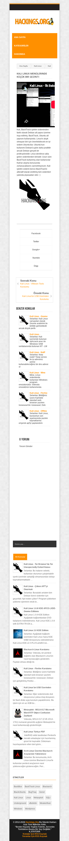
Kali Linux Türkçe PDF (34, 732)
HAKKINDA (19, 54)
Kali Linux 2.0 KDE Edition (36, 630)
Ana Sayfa (20, 37)
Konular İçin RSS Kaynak (35, 834)
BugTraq (32, 792)
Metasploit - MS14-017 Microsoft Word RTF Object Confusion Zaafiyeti (39, 713)
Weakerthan (45, 803)
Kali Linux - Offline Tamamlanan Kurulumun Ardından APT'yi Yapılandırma (38, 411)
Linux (28, 797)
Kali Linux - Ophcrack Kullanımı (39, 334)
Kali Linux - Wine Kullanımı (37, 372)
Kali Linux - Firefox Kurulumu (38, 393)
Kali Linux (38, 66)
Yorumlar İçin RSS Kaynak (34, 836)
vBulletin (33, 803)
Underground (20, 803)
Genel (42, 792)
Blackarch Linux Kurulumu (36, 649)
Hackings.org (32, 822)
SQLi (48, 797)
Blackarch (47, 786)
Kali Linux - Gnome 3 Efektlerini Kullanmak (39, 316)
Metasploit (38, 797)
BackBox (18, 786)
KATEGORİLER (21, 46)
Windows (18, 809)
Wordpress (30, 809)
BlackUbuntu (20, 792)
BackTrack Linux (32, 786)
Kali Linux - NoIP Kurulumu (37, 352)
